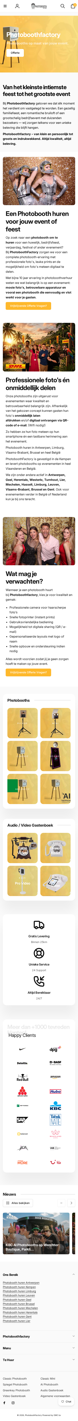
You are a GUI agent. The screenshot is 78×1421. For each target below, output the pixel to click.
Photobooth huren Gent (17, 1316)
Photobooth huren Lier (16, 1320)
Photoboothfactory (33, 1415)
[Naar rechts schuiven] (71, 1203)
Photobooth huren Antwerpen (21, 1282)
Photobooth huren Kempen (19, 1287)
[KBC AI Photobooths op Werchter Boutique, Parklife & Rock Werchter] (36, 1233)
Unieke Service (39, 964)
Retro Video (22, 850)
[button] (5, 6)
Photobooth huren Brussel (19, 1303)
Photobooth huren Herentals (20, 1312)
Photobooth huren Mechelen (20, 1308)
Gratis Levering (38, 936)
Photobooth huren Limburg (19, 1291)
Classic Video (55, 883)
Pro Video (22, 883)
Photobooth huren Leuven (19, 1295)
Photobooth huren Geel (17, 1299)
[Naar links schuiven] (61, 1203)
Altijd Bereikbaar (39, 992)
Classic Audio (55, 850)
